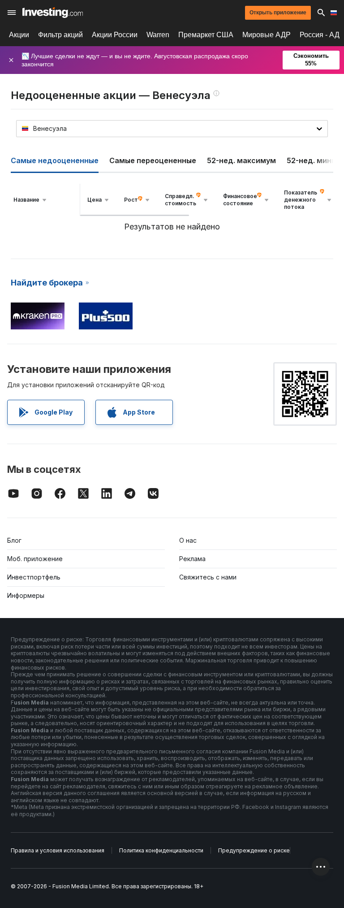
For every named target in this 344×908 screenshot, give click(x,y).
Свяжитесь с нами (207, 577)
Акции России (115, 35)
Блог (14, 540)
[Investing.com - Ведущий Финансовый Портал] (52, 12)
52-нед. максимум (241, 160)
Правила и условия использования (57, 850)
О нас (188, 540)
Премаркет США (205, 35)
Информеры (25, 595)
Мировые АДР (266, 35)
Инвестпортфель (33, 577)
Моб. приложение (35, 558)
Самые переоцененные (152, 160)
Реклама (192, 558)
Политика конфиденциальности (161, 850)
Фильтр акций (60, 35)
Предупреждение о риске (254, 850)
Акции (19, 35)
